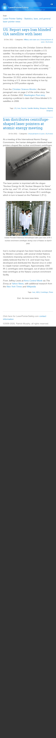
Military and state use (31, 39)
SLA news (49, 42)
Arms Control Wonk (33, 280)
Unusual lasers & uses (36, 134)
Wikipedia (31, 286)
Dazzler (24, 108)
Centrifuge (44, 292)
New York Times (14, 286)
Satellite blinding (33, 108)
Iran (18, 108)
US (15, 108)
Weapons (43, 108)
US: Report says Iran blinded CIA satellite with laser (27, 31)
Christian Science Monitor (24, 89)
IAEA (38, 292)
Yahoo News (18, 283)
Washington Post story (34, 95)
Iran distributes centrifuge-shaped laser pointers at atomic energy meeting (26, 123)
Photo (51, 292)
